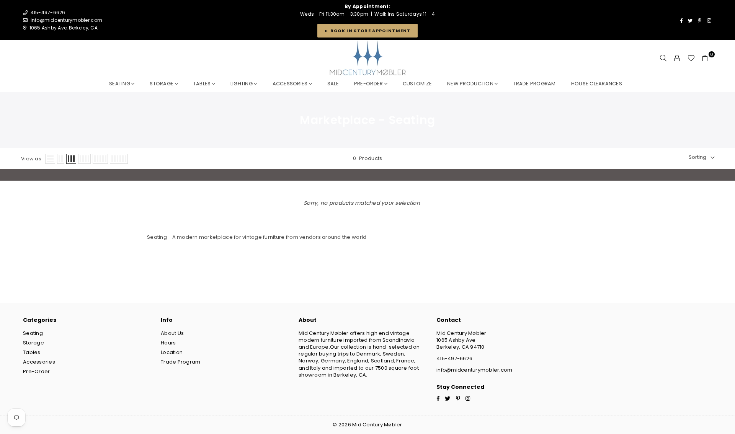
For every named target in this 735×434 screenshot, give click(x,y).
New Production (471, 83)
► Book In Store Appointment (367, 31)
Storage (162, 83)
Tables (202, 83)
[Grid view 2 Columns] (60, 159)
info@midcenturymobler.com (67, 20)
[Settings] (677, 58)
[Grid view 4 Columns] (84, 159)
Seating (120, 83)
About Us (172, 333)
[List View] (50, 159)
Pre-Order (36, 371)
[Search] (663, 58)
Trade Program (180, 361)
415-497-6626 (454, 358)
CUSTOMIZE (417, 83)
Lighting (242, 83)
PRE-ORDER (369, 83)
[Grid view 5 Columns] (100, 159)
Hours (168, 342)
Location (172, 352)
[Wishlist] (691, 58)
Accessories (291, 83)
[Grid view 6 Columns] (119, 159)
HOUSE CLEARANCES (596, 83)
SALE (333, 83)
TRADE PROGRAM (534, 83)
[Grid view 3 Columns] (71, 159)
